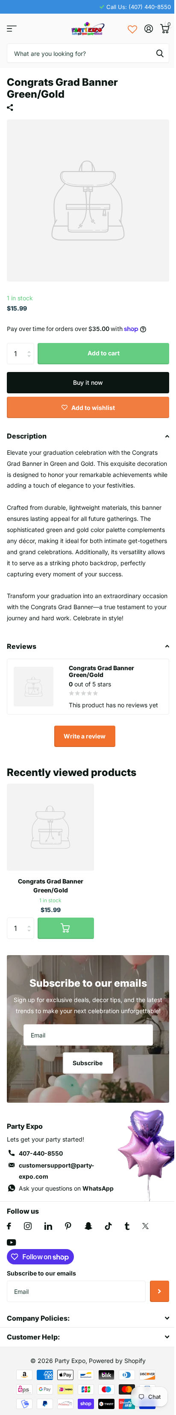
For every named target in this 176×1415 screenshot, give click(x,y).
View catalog (12, 28)
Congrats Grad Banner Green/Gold (50, 885)
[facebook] (9, 1226)
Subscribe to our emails (41, 1273)
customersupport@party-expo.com (56, 1171)
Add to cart (104, 353)
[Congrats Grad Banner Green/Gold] (50, 827)
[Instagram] (28, 1226)
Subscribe (88, 1062)
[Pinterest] (68, 1226)
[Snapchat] (88, 1226)
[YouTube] (11, 1242)
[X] (145, 1226)
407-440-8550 (41, 1153)
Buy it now (88, 382)
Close (88, 1318)
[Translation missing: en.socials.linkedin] (48, 1226)
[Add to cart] (66, 928)
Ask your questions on (66, 1188)
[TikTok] (108, 1226)
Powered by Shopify (117, 1360)
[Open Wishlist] (132, 28)
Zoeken (159, 53)
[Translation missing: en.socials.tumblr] (127, 1226)
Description (27, 436)
